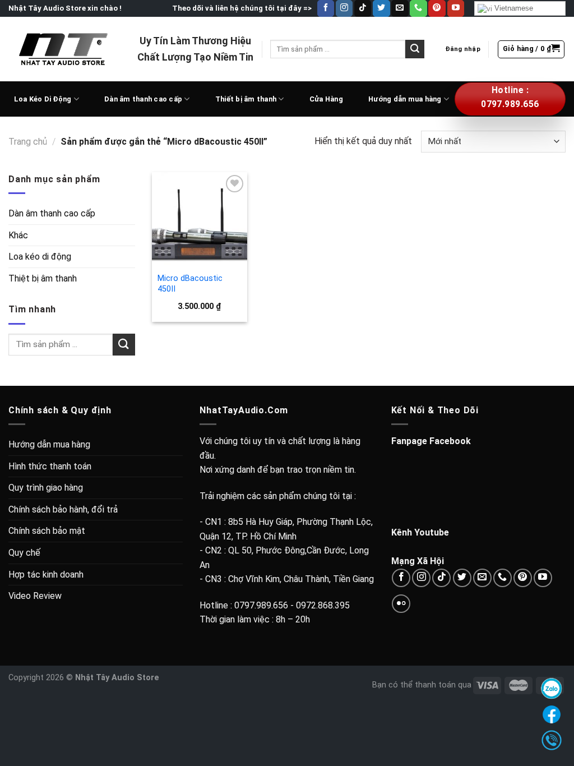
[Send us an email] (399, 8)
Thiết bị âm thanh (245, 99)
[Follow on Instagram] (344, 8)
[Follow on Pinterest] (436, 8)
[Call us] (418, 8)
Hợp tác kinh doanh (46, 574)
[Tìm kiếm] (414, 49)
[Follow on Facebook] (325, 8)
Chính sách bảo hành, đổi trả (63, 509)
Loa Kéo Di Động (43, 99)
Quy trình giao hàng (45, 487)
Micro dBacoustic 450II (190, 284)
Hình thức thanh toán (49, 466)
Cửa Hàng (326, 99)
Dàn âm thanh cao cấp (143, 99)
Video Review (35, 595)
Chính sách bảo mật (46, 530)
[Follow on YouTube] (455, 8)
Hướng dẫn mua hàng (405, 99)
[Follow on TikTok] (362, 8)
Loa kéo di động (39, 256)
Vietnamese (512, 8)
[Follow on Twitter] (381, 8)
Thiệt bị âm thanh (42, 278)
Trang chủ (27, 141)
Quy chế (24, 552)
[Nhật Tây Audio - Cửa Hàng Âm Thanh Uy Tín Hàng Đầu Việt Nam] (64, 49)
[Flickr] (401, 603)
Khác (18, 235)
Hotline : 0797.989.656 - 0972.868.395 (275, 605)
